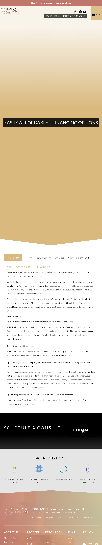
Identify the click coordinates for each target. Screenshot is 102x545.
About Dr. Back (10, 538)
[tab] (13, 257)
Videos (48, 538)
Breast (29, 544)
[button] (76, 12)
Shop (47, 542)
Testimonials (9, 542)
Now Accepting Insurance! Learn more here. (51, 3)
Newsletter (71, 538)
